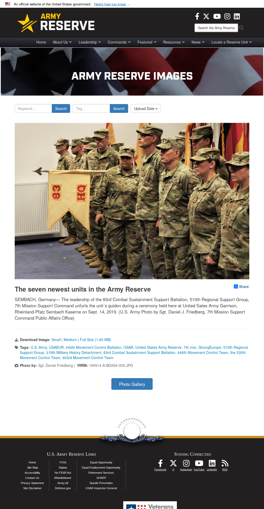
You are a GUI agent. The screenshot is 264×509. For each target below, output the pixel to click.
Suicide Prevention (101, 483)
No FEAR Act (63, 472)
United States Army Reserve (158, 347)
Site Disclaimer (32, 488)
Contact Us (32, 477)
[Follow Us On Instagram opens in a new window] (186, 465)
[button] (112, 4)
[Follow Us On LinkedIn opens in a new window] (211, 465)
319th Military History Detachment (73, 352)
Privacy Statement (32, 483)
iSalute (63, 467)
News (196, 42)
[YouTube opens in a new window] (217, 15)
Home (41, 42)
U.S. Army (39, 347)
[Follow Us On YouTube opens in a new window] (199, 465)
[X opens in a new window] (206, 15)
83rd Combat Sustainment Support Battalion (139, 352)
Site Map (32, 467)
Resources (172, 42)
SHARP (101, 477)
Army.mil (62, 483)
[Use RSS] (224, 465)
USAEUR (56, 347)
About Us (60, 42)
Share (244, 286)
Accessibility (32, 472)
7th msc (190, 347)
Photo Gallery (132, 384)
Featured (144, 42)
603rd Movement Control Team (87, 357)
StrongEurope (210, 347)
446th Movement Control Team (202, 352)
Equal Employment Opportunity (101, 467)
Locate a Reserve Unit (229, 42)
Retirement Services (101, 472)
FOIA (63, 462)
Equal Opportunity (101, 462)
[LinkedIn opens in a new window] (237, 15)
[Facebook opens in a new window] (197, 15)
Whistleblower (62, 477)
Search (61, 108)
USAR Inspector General (101, 488)
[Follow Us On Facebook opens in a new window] (160, 465)
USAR (128, 347)
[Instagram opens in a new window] (227, 15)
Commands (117, 42)
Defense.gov (63, 488)
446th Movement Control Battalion (93, 347)
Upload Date (144, 108)
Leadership (88, 42)
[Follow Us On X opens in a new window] (173, 465)
